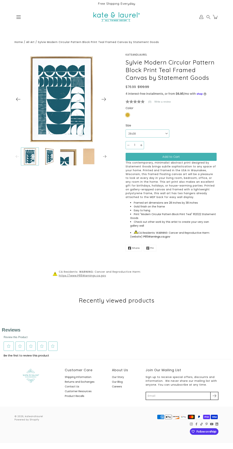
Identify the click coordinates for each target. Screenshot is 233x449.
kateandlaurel (34, 416)
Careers (117, 386)
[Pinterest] (206, 424)
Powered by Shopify (27, 419)
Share (136, 248)
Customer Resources (78, 391)
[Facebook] (196, 424)
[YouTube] (211, 424)
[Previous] (18, 99)
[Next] (103, 99)
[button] (208, 17)
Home (19, 42)
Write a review (162, 101)
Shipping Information (78, 377)
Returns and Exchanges (79, 382)
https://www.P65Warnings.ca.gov (82, 275)
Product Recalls (74, 396)
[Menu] (19, 17)
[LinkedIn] (216, 424)
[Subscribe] (214, 396)
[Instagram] (191, 424)
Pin (152, 248)
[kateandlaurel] (116, 17)
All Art (30, 42)
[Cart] (215, 17)
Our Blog (117, 382)
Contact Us (72, 386)
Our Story (118, 377)
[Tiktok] (201, 424)
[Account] (201, 17)
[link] (140, 101)
